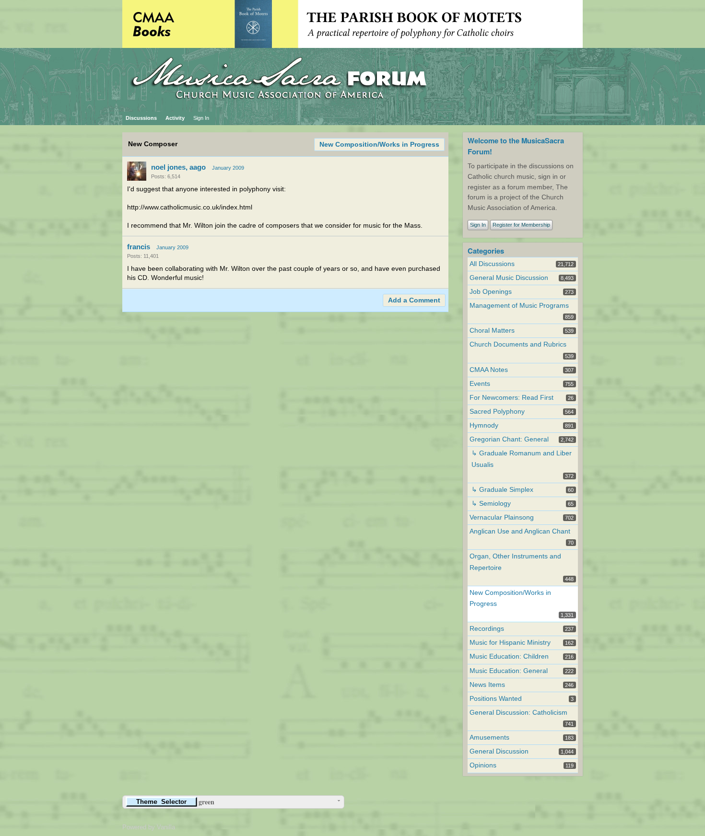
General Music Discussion (509, 277)
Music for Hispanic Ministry (510, 642)
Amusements (489, 737)
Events (480, 383)
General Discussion (499, 751)
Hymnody (484, 425)
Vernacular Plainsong (502, 517)
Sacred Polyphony (497, 411)
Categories (486, 250)
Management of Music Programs (519, 305)
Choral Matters (492, 330)
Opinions (483, 765)
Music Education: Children (509, 656)
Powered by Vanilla (148, 827)
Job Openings (491, 291)
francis (138, 247)
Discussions (141, 118)
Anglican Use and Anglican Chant (520, 531)
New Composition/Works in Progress (379, 144)
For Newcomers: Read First (511, 397)
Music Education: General (509, 670)
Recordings (487, 628)
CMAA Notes (489, 369)
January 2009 (228, 168)
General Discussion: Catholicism (518, 712)
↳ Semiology (491, 503)
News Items (487, 684)
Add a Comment (414, 300)
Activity (175, 118)
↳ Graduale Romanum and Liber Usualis (521, 459)
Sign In (201, 118)
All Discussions (492, 263)
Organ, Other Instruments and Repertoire (515, 562)
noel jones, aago (178, 167)
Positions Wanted (496, 698)
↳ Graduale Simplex (502, 489)
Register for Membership (521, 225)
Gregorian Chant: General (509, 439)
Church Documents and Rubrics (518, 344)
